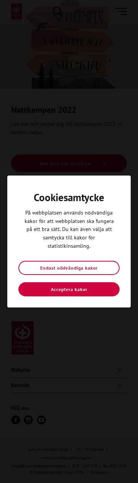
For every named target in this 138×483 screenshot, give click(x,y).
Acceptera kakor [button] (69, 289)
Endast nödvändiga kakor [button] (69, 268)
